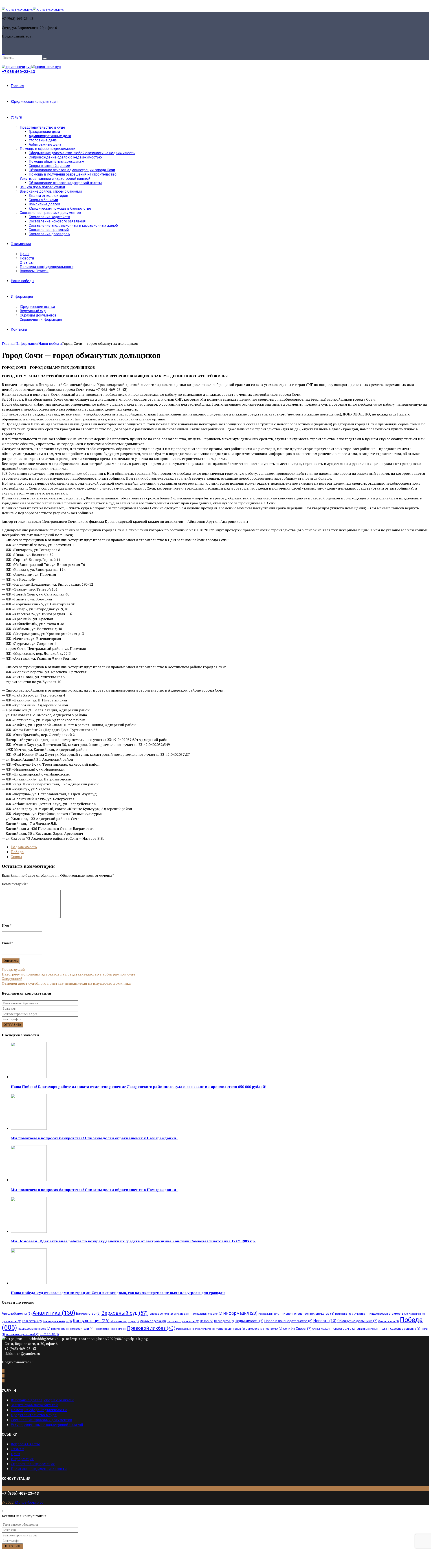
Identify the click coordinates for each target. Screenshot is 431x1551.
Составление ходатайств (49, 217)
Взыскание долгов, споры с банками (51, 191)
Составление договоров (49, 234)
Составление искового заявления (57, 221)
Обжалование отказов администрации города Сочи (72, 170)
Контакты (19, 329)
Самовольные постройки (264, 1328)
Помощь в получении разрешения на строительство (73, 174)
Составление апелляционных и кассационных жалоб (73, 225)
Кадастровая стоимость (388, 1313)
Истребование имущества (352, 1313)
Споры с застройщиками (49, 166)
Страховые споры (368, 1328)
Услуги (16, 117)
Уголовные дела (43, 140)
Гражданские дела (44, 132)
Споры (16, 857)
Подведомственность (34, 1328)
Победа (17, 852)
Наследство (224, 1321)
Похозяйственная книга (110, 1328)
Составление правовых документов (50, 213)
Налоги (206, 1321)
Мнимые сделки (153, 1321)
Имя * (6, 925)
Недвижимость (24, 847)
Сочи (289, 1328)
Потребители (82, 1328)
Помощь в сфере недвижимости (47, 149)
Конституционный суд (57, 1321)
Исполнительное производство (309, 1313)
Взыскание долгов (44, 204)
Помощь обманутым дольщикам (56, 161)
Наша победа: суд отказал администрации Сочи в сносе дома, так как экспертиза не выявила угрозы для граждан (118, 1292)
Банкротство (88, 1313)
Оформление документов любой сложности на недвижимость (82, 153)
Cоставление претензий (49, 230)
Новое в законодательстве (288, 1321)
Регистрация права (230, 1328)
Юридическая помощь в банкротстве (60, 208)
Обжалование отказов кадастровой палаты (65, 183)
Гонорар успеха (161, 1313)
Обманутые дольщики (357, 1321)
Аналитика (54, 1312)
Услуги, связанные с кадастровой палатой (55, 178)
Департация (182, 1313)
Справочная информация (41, 319)
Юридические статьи (37, 307)
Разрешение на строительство (195, 1328)
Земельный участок (207, 1313)
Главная (17, 86)
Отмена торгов (388, 1321)
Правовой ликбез (151, 1328)
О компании (21, 244)
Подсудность (60, 1328)
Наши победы (22, 281)
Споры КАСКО (322, 1328)
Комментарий (15, 883)
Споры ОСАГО (344, 1328)
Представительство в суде (42, 127)
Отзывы (27, 262)
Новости (27, 258)
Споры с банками (43, 200)
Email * (7, 942)
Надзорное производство (183, 1321)
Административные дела (50, 136)
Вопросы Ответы (34, 271)
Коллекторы (32, 1321)
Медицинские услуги (124, 1321)
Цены (24, 254)
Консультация (91, 1320)
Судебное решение (405, 1328)
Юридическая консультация (34, 101)
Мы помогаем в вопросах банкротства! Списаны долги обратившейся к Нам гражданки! (94, 1138)
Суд (385, 1328)
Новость (324, 1320)
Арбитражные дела (45, 144)
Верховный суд (33, 311)
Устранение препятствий (22, 1334)
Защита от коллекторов (48, 195)
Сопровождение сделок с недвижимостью (65, 157)
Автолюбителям (17, 1314)
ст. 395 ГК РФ (49, 1334)
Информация (22, 296)
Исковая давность (270, 1313)
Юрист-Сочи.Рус (29, 1502)
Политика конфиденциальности (46, 267)
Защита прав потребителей (42, 187)
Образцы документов (38, 315)
